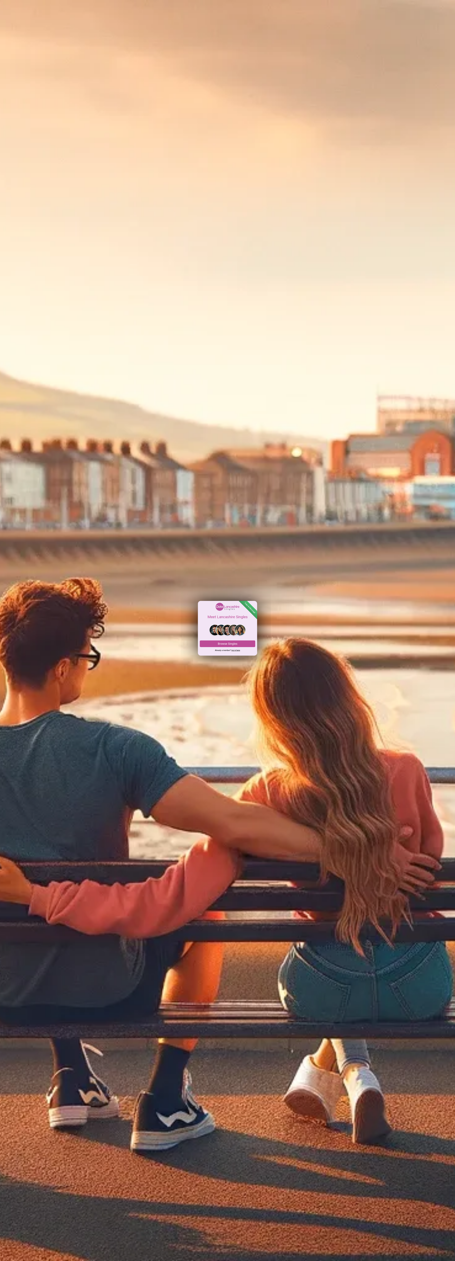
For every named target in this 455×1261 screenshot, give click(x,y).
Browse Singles (227, 643)
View (448, 1253)
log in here (235, 650)
